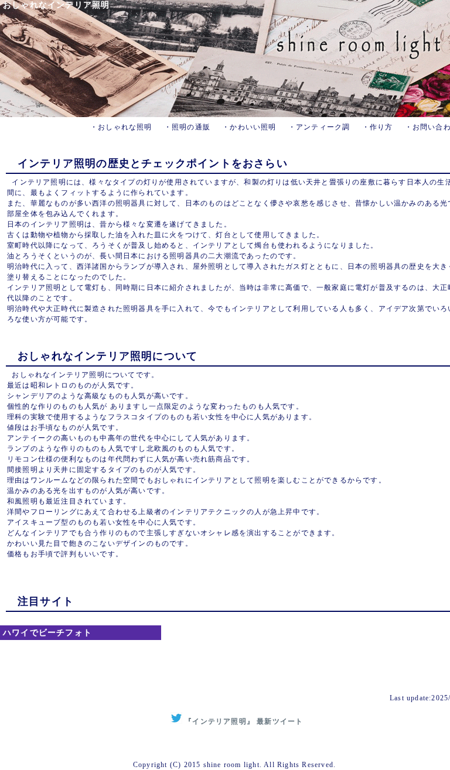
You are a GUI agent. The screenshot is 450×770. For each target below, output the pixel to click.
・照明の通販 (187, 127)
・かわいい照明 (249, 127)
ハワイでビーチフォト (47, 632)
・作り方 (377, 127)
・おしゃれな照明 (121, 127)
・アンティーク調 (319, 127)
